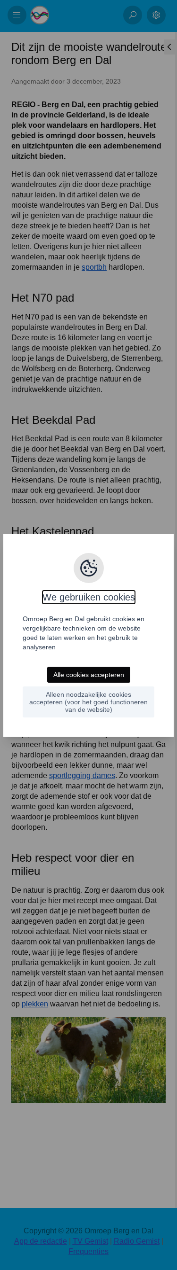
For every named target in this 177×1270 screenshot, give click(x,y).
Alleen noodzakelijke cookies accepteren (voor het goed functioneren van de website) (88, 702)
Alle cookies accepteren (88, 674)
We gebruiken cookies (88, 597)
